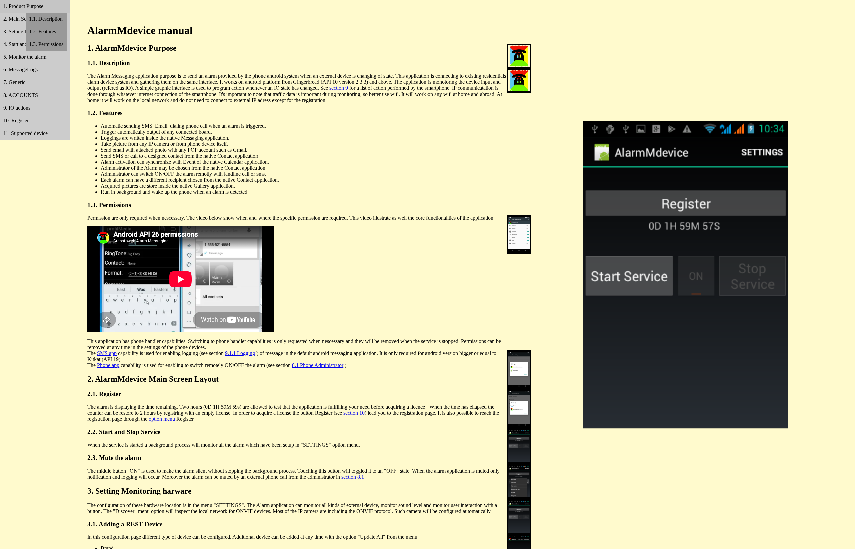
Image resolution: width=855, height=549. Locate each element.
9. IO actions (16, 108)
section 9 (338, 88)
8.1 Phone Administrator (317, 365)
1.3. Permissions (46, 44)
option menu (162, 419)
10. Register (16, 120)
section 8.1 (352, 477)
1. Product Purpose (23, 6)
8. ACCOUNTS (20, 95)
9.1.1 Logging (240, 353)
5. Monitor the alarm (24, 57)
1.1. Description (46, 19)
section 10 (354, 413)
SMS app (107, 353)
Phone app (108, 365)
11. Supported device (25, 133)
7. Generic (14, 82)
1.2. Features (42, 31)
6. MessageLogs (20, 69)
